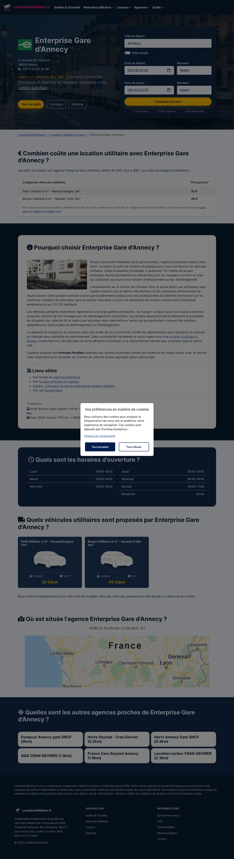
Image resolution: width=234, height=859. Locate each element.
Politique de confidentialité (99, 436)
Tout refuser (134, 446)
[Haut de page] (227, 852)
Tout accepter (100, 446)
